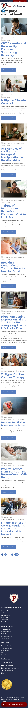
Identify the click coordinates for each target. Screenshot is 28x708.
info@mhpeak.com (8, 665)
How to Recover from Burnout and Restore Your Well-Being (14, 473)
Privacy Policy (5, 699)
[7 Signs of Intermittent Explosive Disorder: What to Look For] (14, 189)
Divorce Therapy (5, 622)
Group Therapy (5, 617)
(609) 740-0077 (7, 662)
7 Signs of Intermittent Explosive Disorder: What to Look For (13, 211)
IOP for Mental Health (6, 613)
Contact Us (4, 654)
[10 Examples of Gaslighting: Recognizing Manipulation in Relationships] (14, 132)
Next (16, 554)
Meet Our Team (5, 650)
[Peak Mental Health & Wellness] (4, 5)
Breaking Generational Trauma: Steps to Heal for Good (13, 267)
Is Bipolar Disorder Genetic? (14, 102)
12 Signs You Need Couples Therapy (13, 376)
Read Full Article (8, 70)
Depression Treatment (6, 636)
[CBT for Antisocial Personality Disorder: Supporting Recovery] (14, 26)
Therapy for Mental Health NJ (8, 646)
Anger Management (6, 631)
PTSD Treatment (5, 638)
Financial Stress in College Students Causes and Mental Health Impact (13, 528)
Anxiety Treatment (5, 629)
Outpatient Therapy (6, 610)
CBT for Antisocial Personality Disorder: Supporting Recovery (13, 49)
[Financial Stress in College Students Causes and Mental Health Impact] (14, 506)
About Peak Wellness (6, 648)
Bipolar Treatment (5, 634)
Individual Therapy (5, 615)
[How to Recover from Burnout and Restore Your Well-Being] (14, 451)
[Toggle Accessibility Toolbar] (3, 11)
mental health (6, 40)
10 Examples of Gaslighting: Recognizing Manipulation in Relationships (12, 154)
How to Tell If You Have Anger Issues (14, 424)
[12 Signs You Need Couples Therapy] (14, 359)
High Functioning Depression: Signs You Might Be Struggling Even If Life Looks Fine (13, 322)
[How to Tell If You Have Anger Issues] (14, 405)
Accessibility (13, 699)
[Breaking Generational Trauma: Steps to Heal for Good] (14, 245)
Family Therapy (5, 619)
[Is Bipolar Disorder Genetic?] (14, 83)
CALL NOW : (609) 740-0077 (20, 1)
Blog (2, 652)
